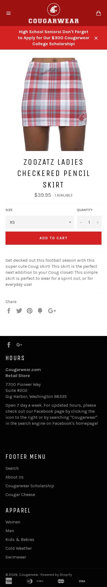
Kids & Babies (19, 539)
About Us (14, 477)
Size (9, 210)
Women (12, 522)
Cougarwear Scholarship (29, 485)
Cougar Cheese (20, 494)
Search (12, 468)
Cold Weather (18, 548)
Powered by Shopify (56, 574)
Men (9, 530)
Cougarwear (29, 574)
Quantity (84, 210)
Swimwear (15, 557)
